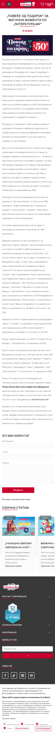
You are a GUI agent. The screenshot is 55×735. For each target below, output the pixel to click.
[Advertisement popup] (27, 34)
